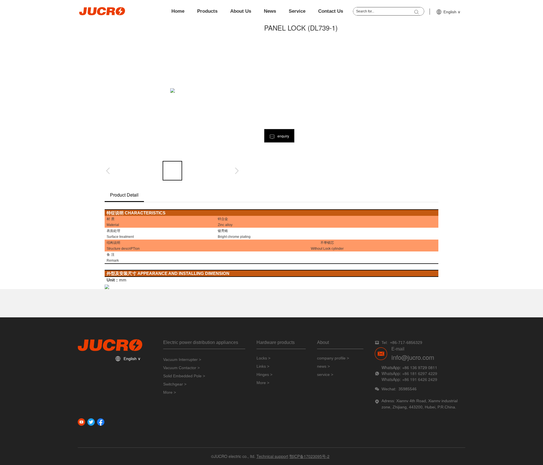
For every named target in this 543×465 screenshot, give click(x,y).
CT (143, 213)
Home (177, 11)
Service (297, 11)
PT (133, 248)
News (270, 11)
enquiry (283, 136)
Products (207, 11)
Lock (327, 248)
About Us (240, 11)
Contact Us (330, 11)
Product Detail (124, 194)
